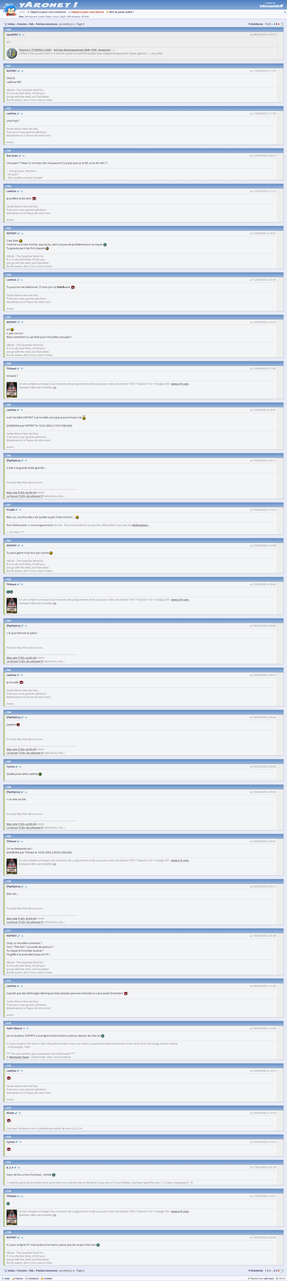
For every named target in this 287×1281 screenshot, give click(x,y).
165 (9, 670)
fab (31, 1270)
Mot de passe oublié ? (121, 11)
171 (9, 931)
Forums (22, 1270)
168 (9, 787)
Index (11, 1270)
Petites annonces (46, 1270)
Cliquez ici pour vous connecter (48, 11)
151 (9, 66)
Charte (19, 1278)
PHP (94, 50)
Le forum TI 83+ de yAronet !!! (25, 496)
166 (9, 712)
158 (9, 363)
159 (9, 405)
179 (9, 1232)
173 (9, 1023)
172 (9, 981)
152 (9, 108)
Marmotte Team (19, 1057)
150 (9, 29)
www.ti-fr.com (180, 384)
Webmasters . (140, 525)
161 (9, 505)
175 (9, 1108)
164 (9, 620)
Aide (7, 1278)
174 (9, 1066)
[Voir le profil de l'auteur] (23, 34)
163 (9, 579)
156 (9, 274)
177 (9, 1162)
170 (9, 881)
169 (9, 836)
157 (9, 317)
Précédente (256, 24)
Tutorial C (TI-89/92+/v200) (35, 50)
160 (9, 455)
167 (9, 761)
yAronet (269, 1278)
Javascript (104, 50)
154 (9, 186)
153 (9, 150)
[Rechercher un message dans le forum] (285, 11)
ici (54, 387)
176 (9, 1137)
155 (9, 228)
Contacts (33, 1278)
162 (9, 540)
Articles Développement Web (72, 50)
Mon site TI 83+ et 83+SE (21, 492)
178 (9, 1191)
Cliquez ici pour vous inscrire (87, 11)
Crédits (48, 1278)
